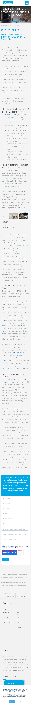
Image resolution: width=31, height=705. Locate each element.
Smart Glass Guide (7, 622)
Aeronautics (6, 615)
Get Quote (20, 625)
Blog (18, 620)
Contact (19, 622)
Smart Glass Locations (8, 625)
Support (19, 627)
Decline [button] (19, 701)
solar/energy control (9, 369)
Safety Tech (6, 617)
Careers (19, 617)
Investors (5, 620)
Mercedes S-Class (10, 361)
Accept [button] (11, 701)
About (18, 610)
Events (18, 615)
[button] (27, 3)
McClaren (25, 358)
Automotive (6, 612)
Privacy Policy (12, 691)
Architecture (6, 610)
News (18, 612)
